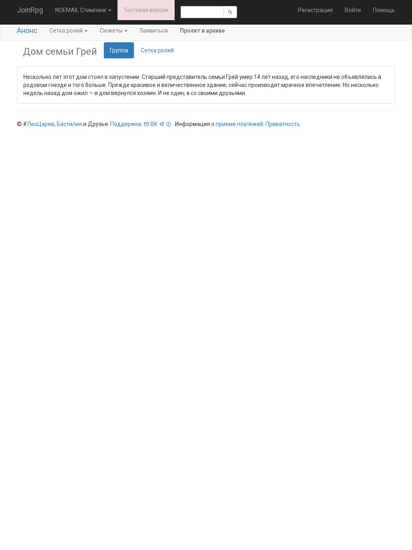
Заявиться (154, 30)
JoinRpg (30, 10)
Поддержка (125, 124)
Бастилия (69, 124)
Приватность (283, 124)
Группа (119, 50)
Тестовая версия (146, 10)
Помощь (384, 10)
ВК (154, 124)
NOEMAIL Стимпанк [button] (81, 10)
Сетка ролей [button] (66, 30)
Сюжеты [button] (112, 30)
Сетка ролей (157, 50)
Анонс (27, 30)
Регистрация (315, 10)
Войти (353, 10)
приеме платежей (239, 124)
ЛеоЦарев (40, 124)
